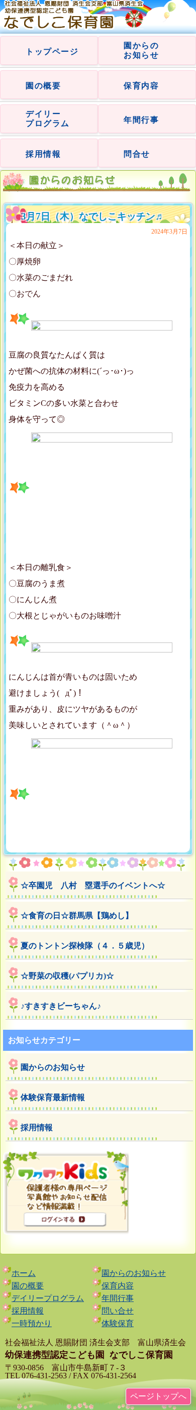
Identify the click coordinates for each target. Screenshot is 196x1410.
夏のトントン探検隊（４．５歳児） (85, 945)
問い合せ (118, 1311)
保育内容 (141, 85)
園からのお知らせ (53, 1067)
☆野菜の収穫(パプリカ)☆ (67, 975)
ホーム (24, 1273)
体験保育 (118, 1323)
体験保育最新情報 (53, 1097)
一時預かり (32, 1323)
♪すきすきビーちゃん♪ (61, 1006)
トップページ (52, 51)
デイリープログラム (48, 1298)
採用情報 (43, 154)
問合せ (137, 154)
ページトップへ (158, 1396)
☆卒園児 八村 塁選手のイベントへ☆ (93, 885)
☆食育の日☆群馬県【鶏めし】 (77, 915)
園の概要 (43, 85)
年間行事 (141, 120)
